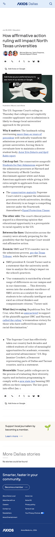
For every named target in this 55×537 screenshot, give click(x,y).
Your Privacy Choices (32, 513)
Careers (5, 504)
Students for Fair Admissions (19, 165)
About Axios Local (9, 496)
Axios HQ (28, 500)
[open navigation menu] (4, 4)
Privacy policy (30, 504)
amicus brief (31, 313)
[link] (5, 61)
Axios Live (28, 496)
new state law (27, 381)
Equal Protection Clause (36, 210)
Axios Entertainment (10, 517)
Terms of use (29, 509)
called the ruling (12, 320)
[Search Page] (50, 3)
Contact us (7, 509)
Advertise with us (9, 500)
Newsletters (7, 513)
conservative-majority (23, 192)
